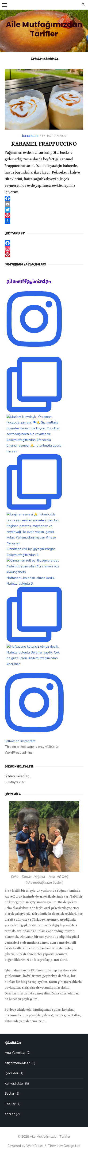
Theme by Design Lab (64, 1146)
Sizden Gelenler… (18, 776)
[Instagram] (44, 249)
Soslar (9, 1093)
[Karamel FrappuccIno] (44, 99)
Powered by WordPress (25, 1146)
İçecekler (30, 136)
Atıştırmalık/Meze (17, 1063)
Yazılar (10, 1114)
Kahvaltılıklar (14, 1083)
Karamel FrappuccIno (44, 143)
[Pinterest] (44, 215)
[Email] (44, 204)
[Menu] (4, 4)
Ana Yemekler (15, 1052)
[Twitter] (44, 210)
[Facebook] (44, 198)
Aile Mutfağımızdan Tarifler (44, 29)
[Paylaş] (44, 221)
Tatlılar (10, 1104)
